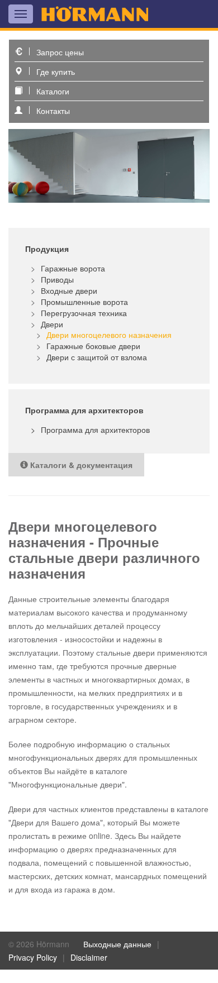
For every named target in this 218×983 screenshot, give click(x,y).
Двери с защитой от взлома (96, 356)
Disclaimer (88, 957)
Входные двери (69, 290)
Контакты (53, 110)
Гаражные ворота (73, 268)
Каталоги (52, 91)
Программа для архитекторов (95, 430)
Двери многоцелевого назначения (109, 334)
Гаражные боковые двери (93, 345)
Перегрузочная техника (84, 312)
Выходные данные (117, 943)
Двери (52, 324)
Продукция (47, 249)
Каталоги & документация (80, 464)
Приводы (57, 279)
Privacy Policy (32, 957)
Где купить (55, 71)
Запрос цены (60, 52)
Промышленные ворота (84, 301)
